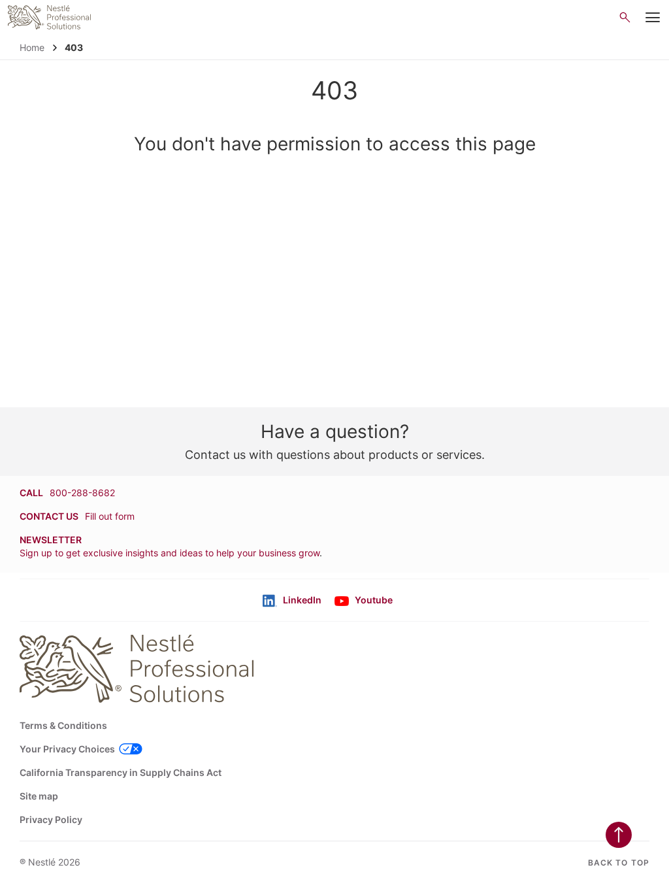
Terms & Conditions (63, 725)
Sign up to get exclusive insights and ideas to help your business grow (169, 552)
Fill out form (110, 516)
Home (32, 47)
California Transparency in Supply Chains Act (120, 772)
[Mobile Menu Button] (652, 17)
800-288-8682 (82, 492)
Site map (39, 795)
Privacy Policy (51, 819)
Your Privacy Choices (67, 748)
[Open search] (625, 17)
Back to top (618, 863)
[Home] (49, 17)
